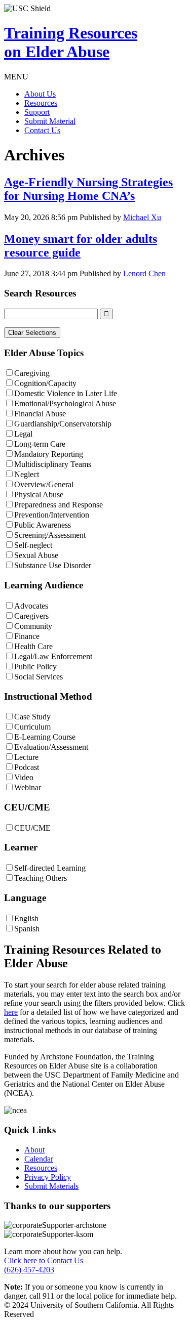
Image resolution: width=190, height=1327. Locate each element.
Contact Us (42, 130)
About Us (40, 94)
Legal (23, 434)
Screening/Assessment (50, 535)
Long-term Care (39, 444)
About (34, 1149)
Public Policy (35, 666)
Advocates (31, 606)
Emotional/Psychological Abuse (65, 403)
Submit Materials (51, 1186)
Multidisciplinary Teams (52, 464)
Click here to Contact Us (43, 1260)
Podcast (26, 767)
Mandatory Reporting (48, 454)
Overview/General (43, 484)
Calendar (38, 1158)
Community (33, 626)
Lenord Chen (144, 273)
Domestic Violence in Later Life (65, 393)
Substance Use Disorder (52, 565)
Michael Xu (142, 217)
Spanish (27, 928)
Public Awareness (42, 525)
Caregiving (32, 373)
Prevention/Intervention (51, 514)
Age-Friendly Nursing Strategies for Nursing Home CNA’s (88, 189)
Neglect (26, 474)
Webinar (27, 787)
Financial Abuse (40, 413)
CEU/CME (32, 828)
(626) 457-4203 (29, 1269)
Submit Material (49, 121)
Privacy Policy (47, 1177)
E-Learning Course (44, 737)
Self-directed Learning (50, 868)
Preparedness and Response (58, 504)
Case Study (32, 716)
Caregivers (31, 616)
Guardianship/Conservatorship (62, 423)
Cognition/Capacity (45, 383)
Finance (27, 636)
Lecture (26, 757)
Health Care (33, 646)
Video (23, 777)
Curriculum (32, 726)
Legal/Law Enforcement (53, 656)
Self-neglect (33, 545)
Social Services (38, 676)
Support (37, 112)
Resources (40, 103)
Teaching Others (40, 878)
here (11, 1012)
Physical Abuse (38, 494)
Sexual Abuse (36, 555)
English (26, 918)
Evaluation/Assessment (51, 747)
